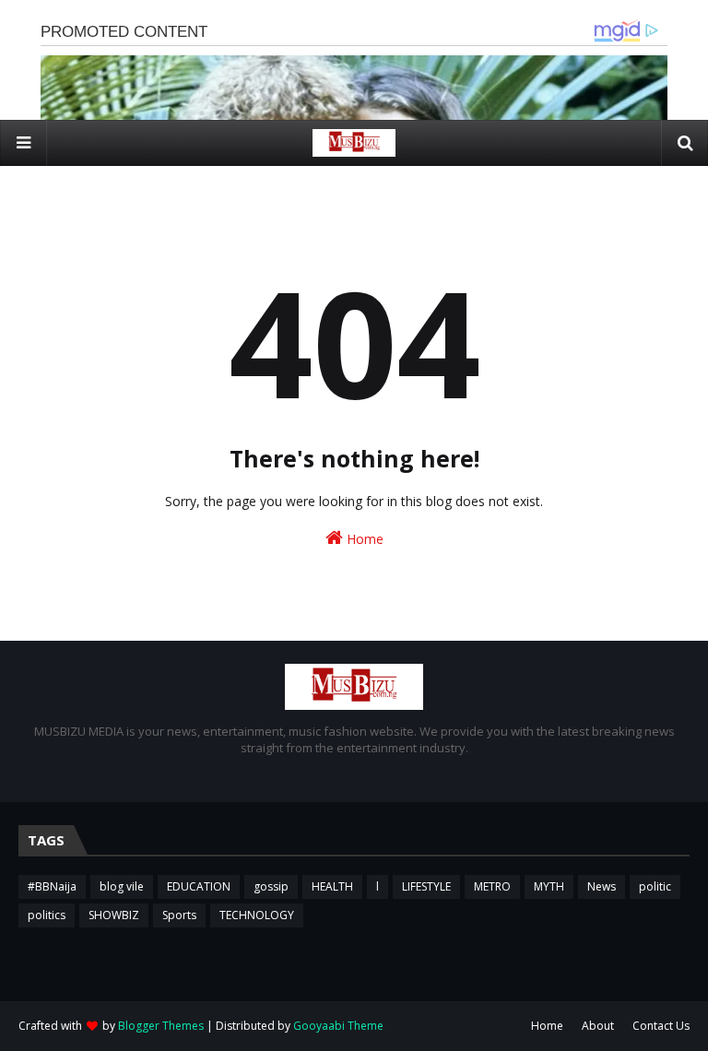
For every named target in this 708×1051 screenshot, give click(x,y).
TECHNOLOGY (256, 915)
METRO (492, 886)
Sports (179, 915)
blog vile (122, 886)
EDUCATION (198, 886)
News (601, 886)
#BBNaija (52, 886)
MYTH (549, 886)
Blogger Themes (161, 1025)
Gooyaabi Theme (338, 1025)
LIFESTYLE (426, 886)
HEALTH (332, 886)
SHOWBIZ (113, 915)
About (598, 1025)
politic (655, 886)
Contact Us (661, 1025)
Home (363, 539)
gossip (271, 886)
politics (46, 915)
